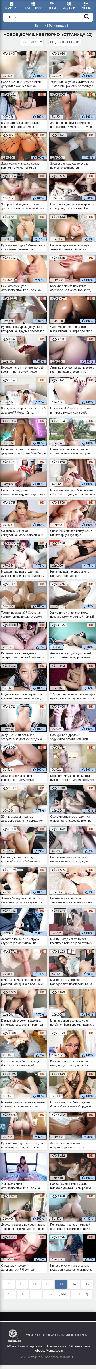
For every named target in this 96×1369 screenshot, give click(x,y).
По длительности (64, 42)
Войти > (40, 25)
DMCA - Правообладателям (24, 1346)
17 (23, 1294)
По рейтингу (31, 42)
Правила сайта (56, 1346)
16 (9, 1294)
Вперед (82, 1294)
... (36, 1294)
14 (74, 1284)
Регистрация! (58, 25)
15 (87, 1284)
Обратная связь (79, 1346)
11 (34, 1284)
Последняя (56, 1294)
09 (8, 1284)
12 (47, 1284)
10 (21, 1284)
